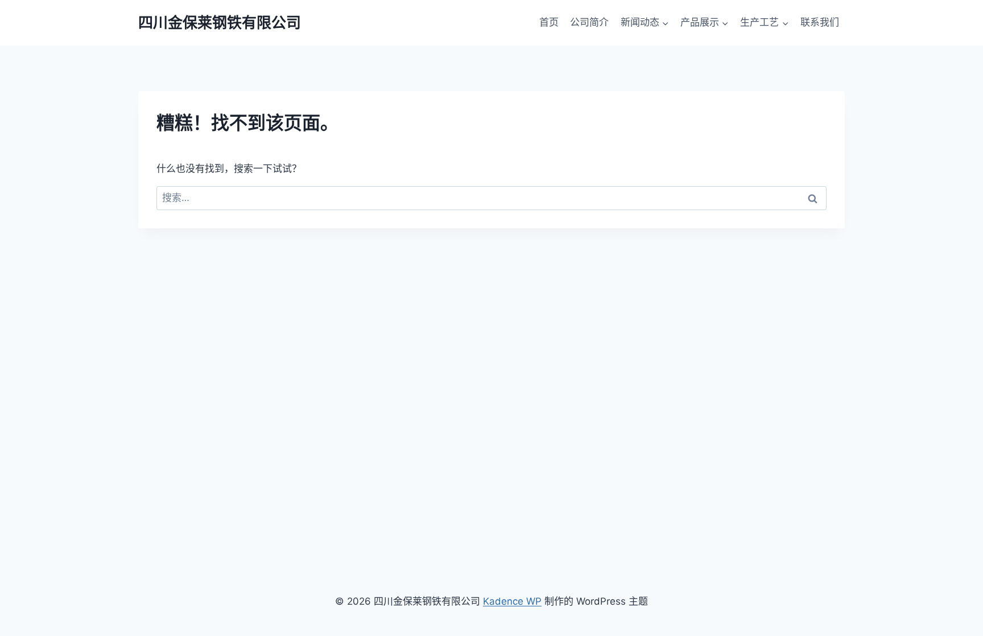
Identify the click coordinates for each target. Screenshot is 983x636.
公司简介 (589, 22)
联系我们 (819, 22)
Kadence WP (512, 601)
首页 (549, 22)
